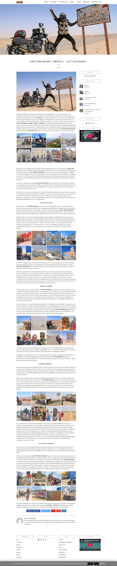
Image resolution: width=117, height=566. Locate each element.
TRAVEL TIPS (61, 545)
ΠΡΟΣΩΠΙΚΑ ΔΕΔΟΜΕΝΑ (65, 542)
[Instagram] (93, 123)
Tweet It (46, 511)
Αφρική (58, 58)
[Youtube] (91, 123)
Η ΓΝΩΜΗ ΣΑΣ (62, 555)
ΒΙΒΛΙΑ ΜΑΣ (86, 1)
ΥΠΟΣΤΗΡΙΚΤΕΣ (62, 550)
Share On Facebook (34, 511)
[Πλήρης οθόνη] (99, 140)
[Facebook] (86, 123)
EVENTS (79, 1)
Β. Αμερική (19, 547)
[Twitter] (89, 123)
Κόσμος (18, 555)
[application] (90, 136)
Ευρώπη (18, 552)
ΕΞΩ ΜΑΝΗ (86, 85)
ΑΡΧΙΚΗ (46, 1)
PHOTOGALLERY (63, 1)
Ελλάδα (18, 550)
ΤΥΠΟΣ (60, 547)
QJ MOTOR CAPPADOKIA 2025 (90, 103)
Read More (102, 563)
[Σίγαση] (98, 140)
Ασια (17, 540)
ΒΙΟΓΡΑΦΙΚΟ (53, 1)
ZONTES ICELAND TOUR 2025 (90, 97)
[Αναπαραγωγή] (80, 140)
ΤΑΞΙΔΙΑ (71, 1)
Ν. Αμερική (19, 557)
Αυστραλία (19, 542)
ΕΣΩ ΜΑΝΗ (86, 91)
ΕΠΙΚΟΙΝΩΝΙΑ (94, 1)
